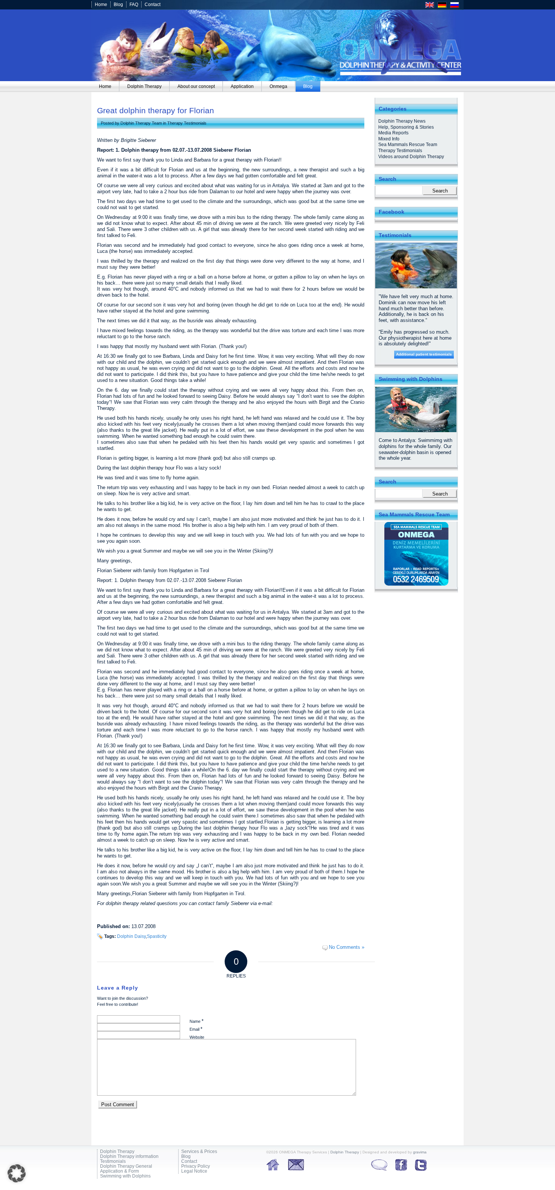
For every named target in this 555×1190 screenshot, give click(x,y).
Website (197, 1037)
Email (196, 1029)
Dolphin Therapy (117, 1151)
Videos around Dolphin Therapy (411, 156)
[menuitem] (105, 86)
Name (197, 1021)
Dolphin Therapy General (126, 1166)
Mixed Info (388, 139)
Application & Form (119, 1171)
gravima (420, 1152)
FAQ (134, 4)
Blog (118, 4)
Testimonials (113, 1161)
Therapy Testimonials (187, 123)
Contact (152, 4)
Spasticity (156, 936)
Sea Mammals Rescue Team (407, 144)
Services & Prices (199, 1151)
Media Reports (393, 132)
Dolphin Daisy (131, 936)
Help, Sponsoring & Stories (406, 127)
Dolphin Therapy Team (141, 123)
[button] (16, 1173)
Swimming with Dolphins (125, 1176)
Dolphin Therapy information (129, 1156)
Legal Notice (194, 1171)
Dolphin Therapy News (402, 121)
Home (101, 4)
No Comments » (346, 947)
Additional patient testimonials (424, 354)
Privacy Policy (195, 1166)
